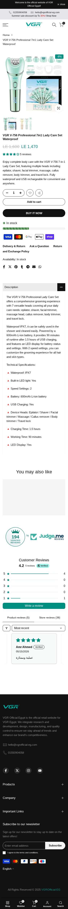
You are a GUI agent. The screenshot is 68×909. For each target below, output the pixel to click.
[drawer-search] (54, 25)
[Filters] (6, 628)
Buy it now (34, 213)
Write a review (34, 605)
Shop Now (51, 16)
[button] (11, 154)
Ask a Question (39, 246)
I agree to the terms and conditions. (22, 853)
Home (6, 35)
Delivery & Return (14, 246)
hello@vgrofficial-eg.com (47, 12)
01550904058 (20, 12)
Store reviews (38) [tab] (49, 617)
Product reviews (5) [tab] (18, 617)
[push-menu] (5, 24)
